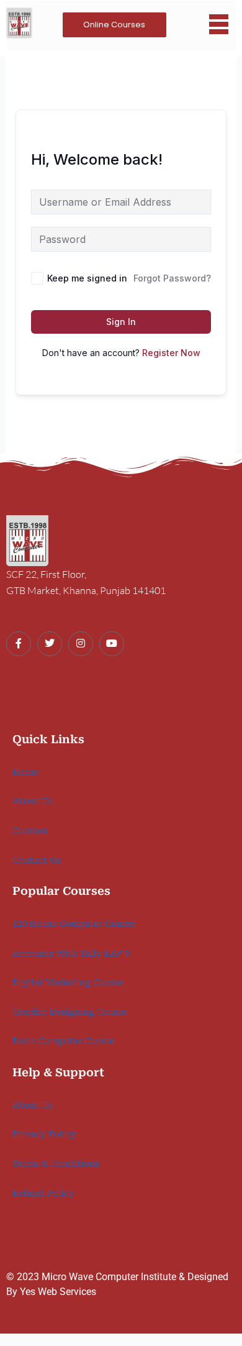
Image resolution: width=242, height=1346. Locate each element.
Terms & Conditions (55, 1163)
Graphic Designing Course (69, 1012)
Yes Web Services (58, 1292)
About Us (32, 801)
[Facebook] (18, 643)
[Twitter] (49, 643)
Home (25, 772)
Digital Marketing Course (67, 982)
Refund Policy (43, 1193)
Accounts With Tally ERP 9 (70, 953)
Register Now (171, 352)
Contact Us (36, 860)
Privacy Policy (44, 1134)
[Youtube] (111, 643)
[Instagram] (80, 643)
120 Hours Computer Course (73, 923)
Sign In (121, 321)
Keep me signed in (87, 278)
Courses (29, 831)
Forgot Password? (172, 278)
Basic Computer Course (63, 1041)
